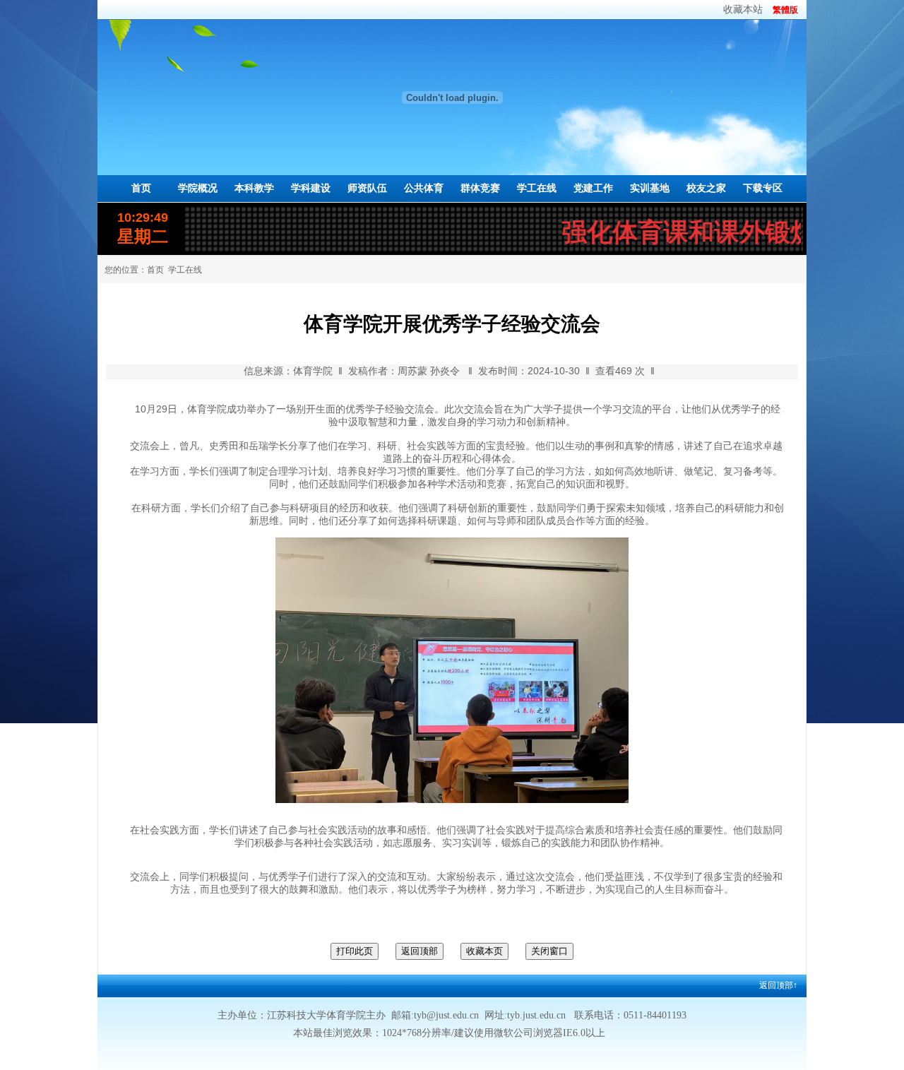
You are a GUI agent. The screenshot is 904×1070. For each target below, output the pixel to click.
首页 (141, 188)
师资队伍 (367, 188)
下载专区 (763, 188)
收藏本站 (743, 9)
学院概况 (198, 188)
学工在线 (537, 188)
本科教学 (254, 188)
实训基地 (650, 188)
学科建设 (311, 188)
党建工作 (593, 188)
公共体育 (424, 188)
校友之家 (706, 188)
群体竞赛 (480, 188)
